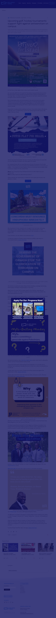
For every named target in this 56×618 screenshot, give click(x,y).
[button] (43, 299)
